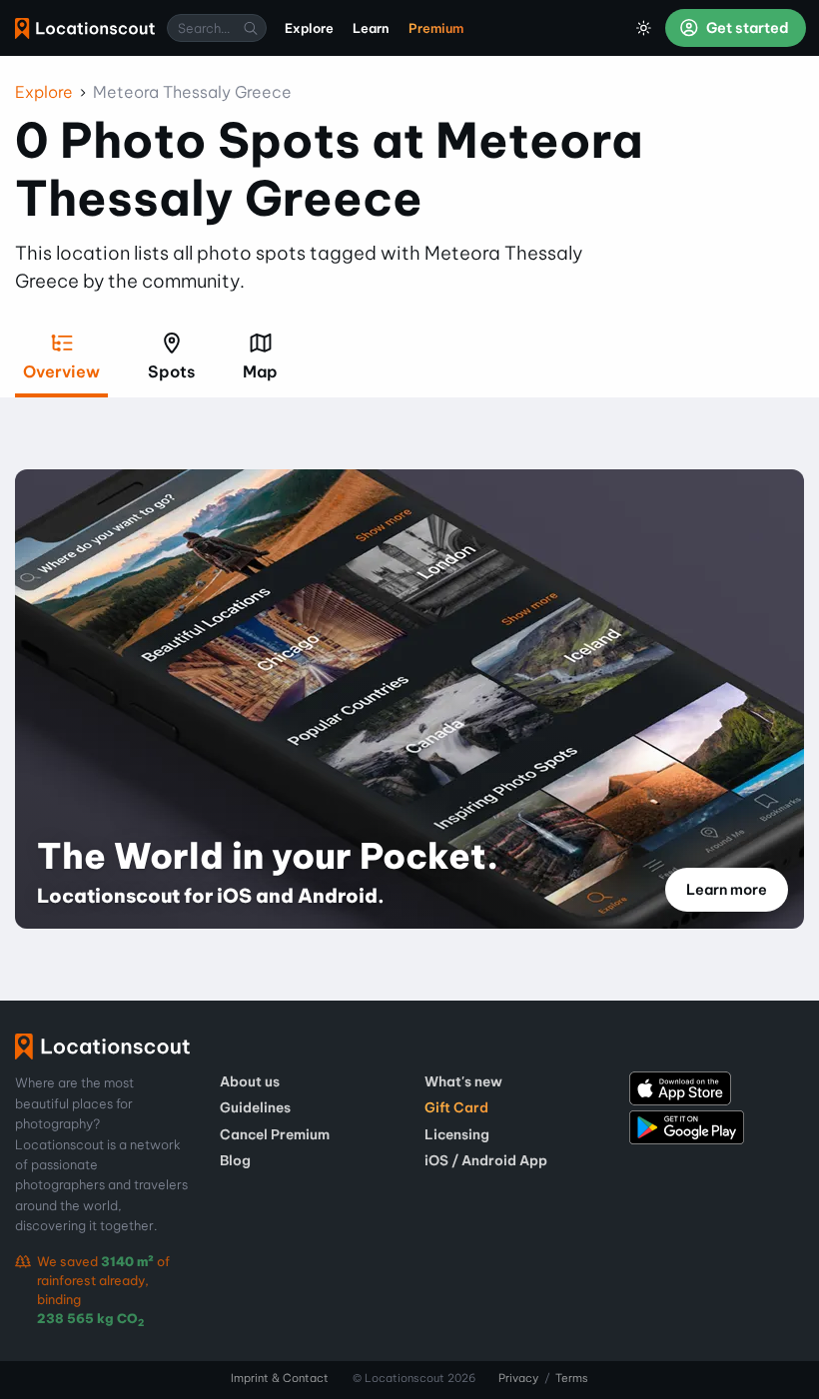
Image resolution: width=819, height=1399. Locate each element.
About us (250, 1081)
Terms (571, 1378)
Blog (235, 1160)
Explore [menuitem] (309, 28)
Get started (746, 28)
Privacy (518, 1378)
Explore (44, 92)
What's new (463, 1081)
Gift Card (456, 1107)
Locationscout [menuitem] (85, 28)
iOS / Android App (485, 1160)
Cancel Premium (275, 1134)
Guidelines (255, 1107)
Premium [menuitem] (436, 28)
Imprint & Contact (280, 1378)
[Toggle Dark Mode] (644, 28)
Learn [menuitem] (371, 28)
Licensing (456, 1134)
